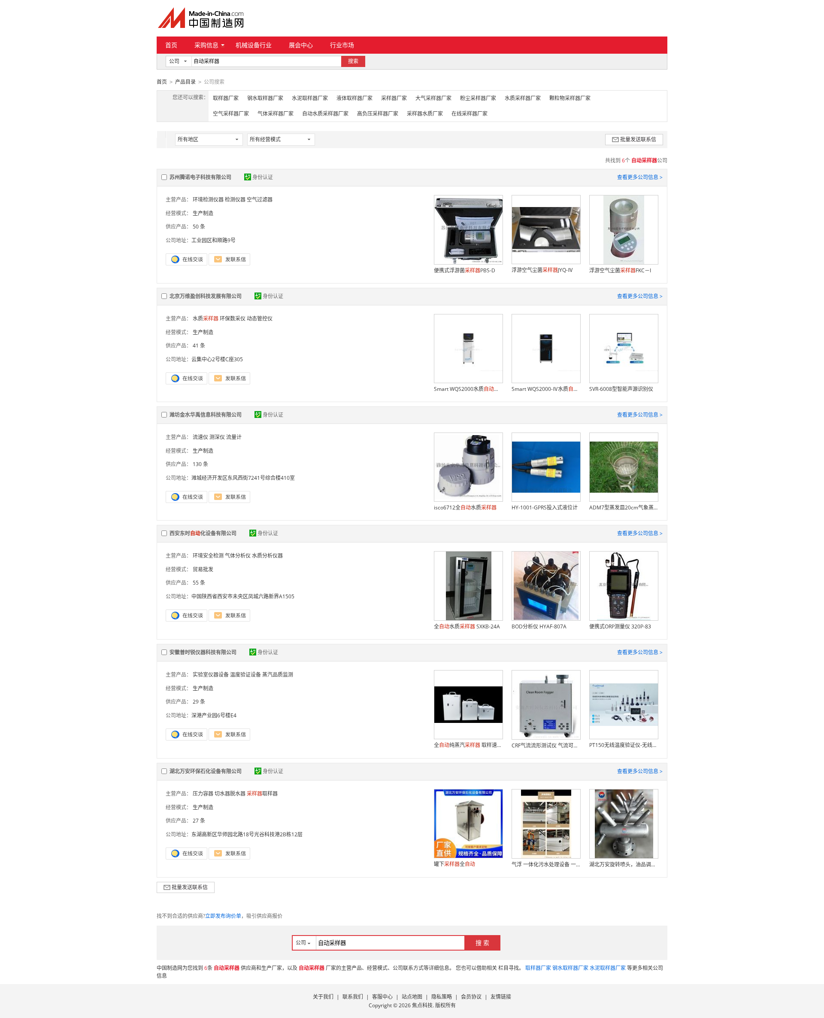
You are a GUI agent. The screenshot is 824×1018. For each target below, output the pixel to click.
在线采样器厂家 (469, 113)
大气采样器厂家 (433, 98)
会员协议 (471, 996)
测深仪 (217, 437)
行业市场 (342, 45)
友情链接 (501, 996)
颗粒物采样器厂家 (570, 98)
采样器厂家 (394, 98)
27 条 (199, 820)
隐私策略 (441, 996)
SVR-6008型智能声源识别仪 (621, 389)
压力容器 (203, 793)
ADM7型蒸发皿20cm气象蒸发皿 (623, 507)
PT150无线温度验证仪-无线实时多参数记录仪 (623, 745)
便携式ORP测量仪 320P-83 (620, 626)
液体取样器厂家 (354, 98)
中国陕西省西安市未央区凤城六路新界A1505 (242, 596)
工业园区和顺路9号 (213, 240)
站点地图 (412, 996)
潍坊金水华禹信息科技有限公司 (206, 414)
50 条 (199, 226)
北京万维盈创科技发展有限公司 (206, 296)
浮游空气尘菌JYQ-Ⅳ (542, 270)
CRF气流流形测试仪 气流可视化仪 (546, 745)
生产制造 (203, 213)
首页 (171, 45)
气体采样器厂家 (276, 113)
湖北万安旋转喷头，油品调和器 (623, 864)
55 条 (199, 582)
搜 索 (482, 943)
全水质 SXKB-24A (467, 626)
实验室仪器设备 (211, 674)
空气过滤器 (260, 199)
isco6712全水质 (465, 507)
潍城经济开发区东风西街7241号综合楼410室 (243, 478)
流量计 (234, 437)
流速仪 (200, 437)
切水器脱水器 (230, 793)
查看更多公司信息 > (640, 177)
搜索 (353, 61)
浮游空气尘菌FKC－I (620, 270)
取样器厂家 (226, 98)
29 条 (199, 701)
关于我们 (323, 996)
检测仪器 (235, 199)
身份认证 (262, 177)
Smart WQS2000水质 (468, 389)
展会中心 (301, 45)
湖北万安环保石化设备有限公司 (206, 771)
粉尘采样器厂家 (478, 98)
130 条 (200, 464)
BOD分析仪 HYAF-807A (539, 626)
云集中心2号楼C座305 (217, 359)
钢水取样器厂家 (265, 98)
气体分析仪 (238, 555)
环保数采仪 (232, 318)
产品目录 (185, 81)
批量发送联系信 (638, 139)
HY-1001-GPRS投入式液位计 (545, 507)
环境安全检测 (208, 555)
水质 (205, 318)
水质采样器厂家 (523, 98)
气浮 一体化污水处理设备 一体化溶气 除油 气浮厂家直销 (546, 864)
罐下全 (454, 864)
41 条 (199, 345)
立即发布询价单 (223, 916)
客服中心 (382, 996)
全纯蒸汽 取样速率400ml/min (468, 745)
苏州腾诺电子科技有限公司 (200, 177)
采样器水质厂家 (425, 113)
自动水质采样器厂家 (325, 113)
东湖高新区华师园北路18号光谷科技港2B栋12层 (247, 834)
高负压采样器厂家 (377, 113)
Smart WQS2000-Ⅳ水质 (546, 389)
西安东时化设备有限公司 (203, 533)
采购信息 (206, 45)
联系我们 (352, 996)
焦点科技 (422, 1005)
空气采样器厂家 (231, 113)
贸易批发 (203, 569)
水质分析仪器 (267, 555)
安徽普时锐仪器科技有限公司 (203, 652)
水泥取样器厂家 (310, 98)
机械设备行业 (254, 45)
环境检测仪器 (208, 199)
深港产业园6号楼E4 (213, 715)
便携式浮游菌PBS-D (464, 270)
